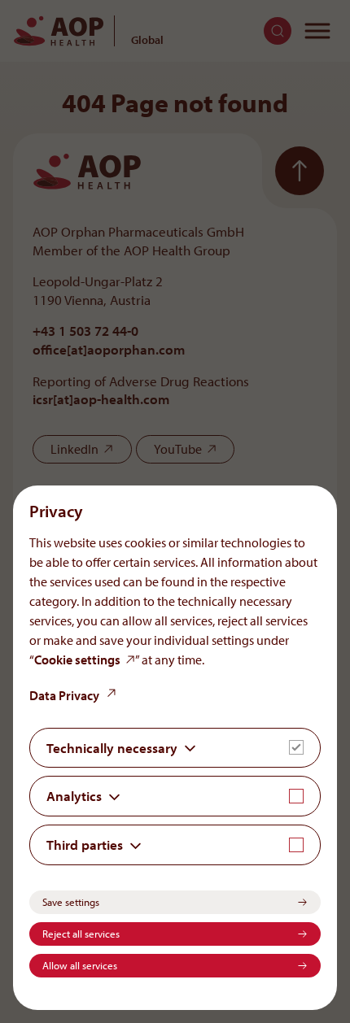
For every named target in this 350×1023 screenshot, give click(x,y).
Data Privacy (64, 695)
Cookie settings (77, 659)
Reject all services (81, 933)
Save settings (70, 901)
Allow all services (79, 965)
